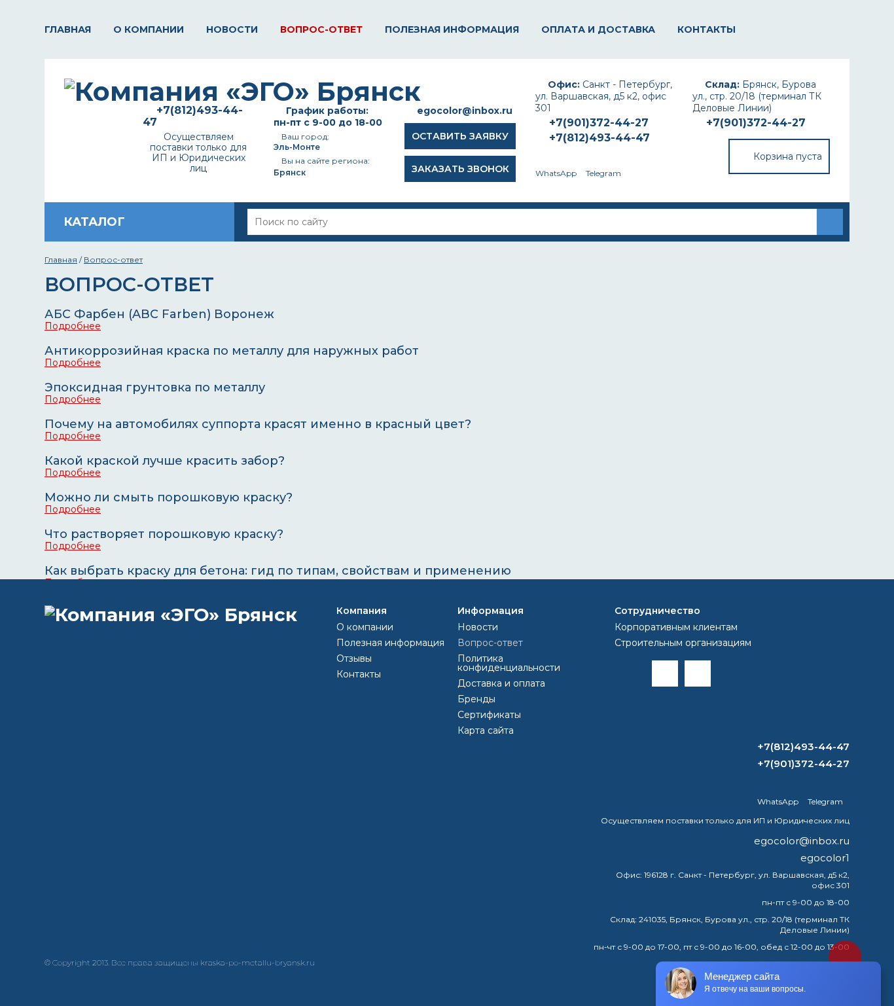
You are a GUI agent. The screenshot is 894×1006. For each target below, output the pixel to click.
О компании (148, 29)
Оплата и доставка (598, 29)
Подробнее (73, 326)
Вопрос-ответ (321, 29)
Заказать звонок (460, 169)
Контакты (706, 29)
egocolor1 (824, 858)
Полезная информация (452, 29)
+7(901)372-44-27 (756, 123)
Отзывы (354, 658)
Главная (68, 29)
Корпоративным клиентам (676, 627)
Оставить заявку (460, 136)
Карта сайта (485, 730)
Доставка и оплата (501, 683)
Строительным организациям (683, 643)
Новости (232, 29)
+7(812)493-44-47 (599, 138)
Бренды (476, 699)
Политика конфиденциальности (508, 663)
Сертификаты (489, 715)
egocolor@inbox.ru (464, 111)
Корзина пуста (787, 156)
